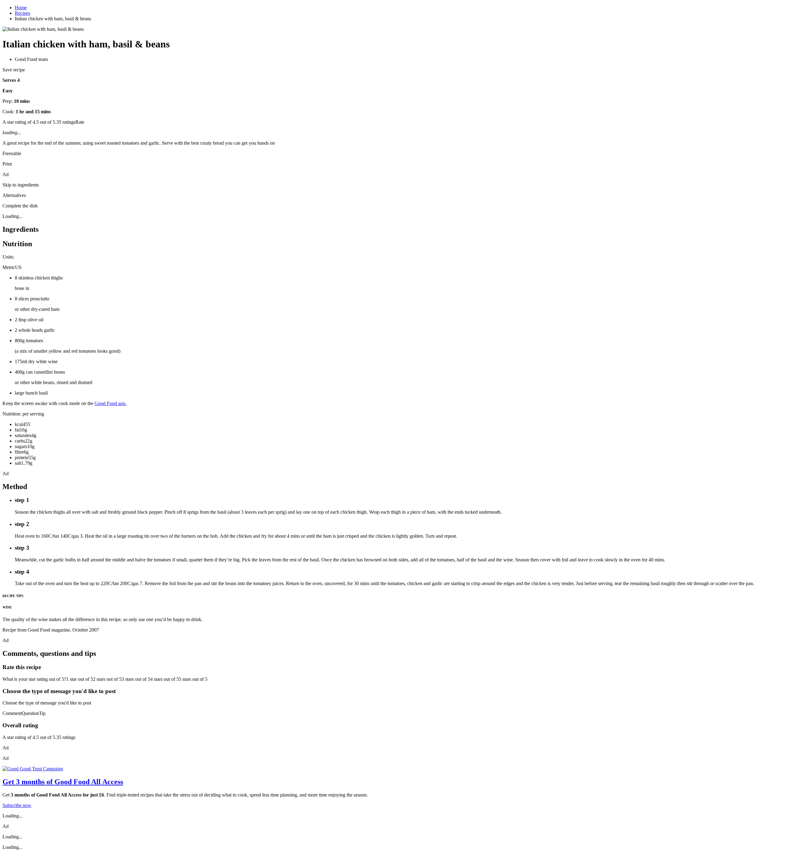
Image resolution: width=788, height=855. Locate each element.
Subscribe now (16, 805)
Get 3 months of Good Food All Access (62, 782)
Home (21, 7)
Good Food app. (110, 403)
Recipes (22, 13)
